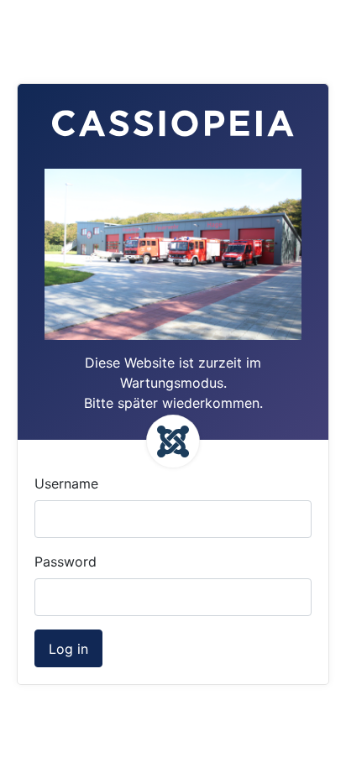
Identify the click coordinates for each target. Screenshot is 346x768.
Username (66, 483)
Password (65, 561)
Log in (68, 648)
